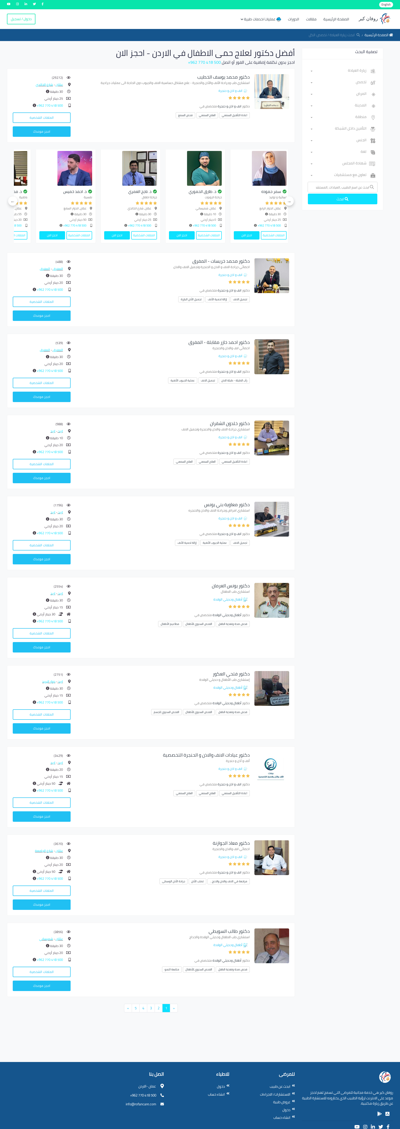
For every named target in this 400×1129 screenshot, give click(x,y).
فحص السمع (185, 115)
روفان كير (369, 18)
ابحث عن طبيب (280, 1086)
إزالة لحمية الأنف (217, 299)
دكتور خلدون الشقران (230, 423)
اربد (60, 431)
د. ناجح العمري (232, 191)
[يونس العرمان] (271, 600)
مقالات (311, 19)
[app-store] (387, 1114)
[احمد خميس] (158, 168)
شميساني (46, 939)
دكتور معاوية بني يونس (227, 504)
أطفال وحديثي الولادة (227, 599)
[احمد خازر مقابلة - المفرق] (271, 356)
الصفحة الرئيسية (336, 19)
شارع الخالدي (44, 85)
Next (12, 201)
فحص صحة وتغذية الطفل (232, 624)
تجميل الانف (240, 299)
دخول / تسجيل (21, 19)
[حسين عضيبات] (29, 168)
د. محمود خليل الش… (98, 191)
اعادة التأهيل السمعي (234, 115)
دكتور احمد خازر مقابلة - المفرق (219, 342)
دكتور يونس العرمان (231, 585)
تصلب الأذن (197, 881)
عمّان (59, 85)
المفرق (57, 269)
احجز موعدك (41, 131)
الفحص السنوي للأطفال (198, 624)
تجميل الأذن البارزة (191, 299)
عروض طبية (281, 1102)
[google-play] (379, 1114)
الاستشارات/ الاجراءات (275, 1094)
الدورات (293, 19)
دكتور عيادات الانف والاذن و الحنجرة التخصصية (206, 755)
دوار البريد (48, 681)
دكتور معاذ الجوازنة (231, 843)
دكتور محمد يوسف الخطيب (223, 77)
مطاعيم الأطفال (170, 624)
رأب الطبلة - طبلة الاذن (234, 380)
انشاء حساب (281, 1117)
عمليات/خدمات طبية (260, 19)
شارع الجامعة (44, 851)
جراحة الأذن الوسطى (173, 881)
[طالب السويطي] (271, 945)
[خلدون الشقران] (271, 437)
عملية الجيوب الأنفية (183, 380)
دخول (286, 1110)
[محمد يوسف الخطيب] (271, 91)
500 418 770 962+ (204, 62)
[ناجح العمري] (223, 168)
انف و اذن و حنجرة (230, 91)
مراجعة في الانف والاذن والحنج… (228, 881)
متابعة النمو (172, 969)
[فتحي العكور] (271, 688)
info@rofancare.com (141, 1104)
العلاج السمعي (207, 115)
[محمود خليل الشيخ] (94, 168)
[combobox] (338, 71)
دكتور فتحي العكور (231, 673)
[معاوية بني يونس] (271, 518)
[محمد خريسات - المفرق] (271, 275)
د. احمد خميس (168, 191)
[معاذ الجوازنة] (271, 857)
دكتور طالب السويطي (229, 931)
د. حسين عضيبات (37, 191)
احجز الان (275, 235)
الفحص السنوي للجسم (166, 712)
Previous (289, 201)
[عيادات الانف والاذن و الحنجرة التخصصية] (271, 769)
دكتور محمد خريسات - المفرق (221, 261)
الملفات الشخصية (42, 118)
